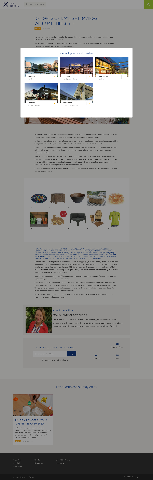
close (130, 50)
